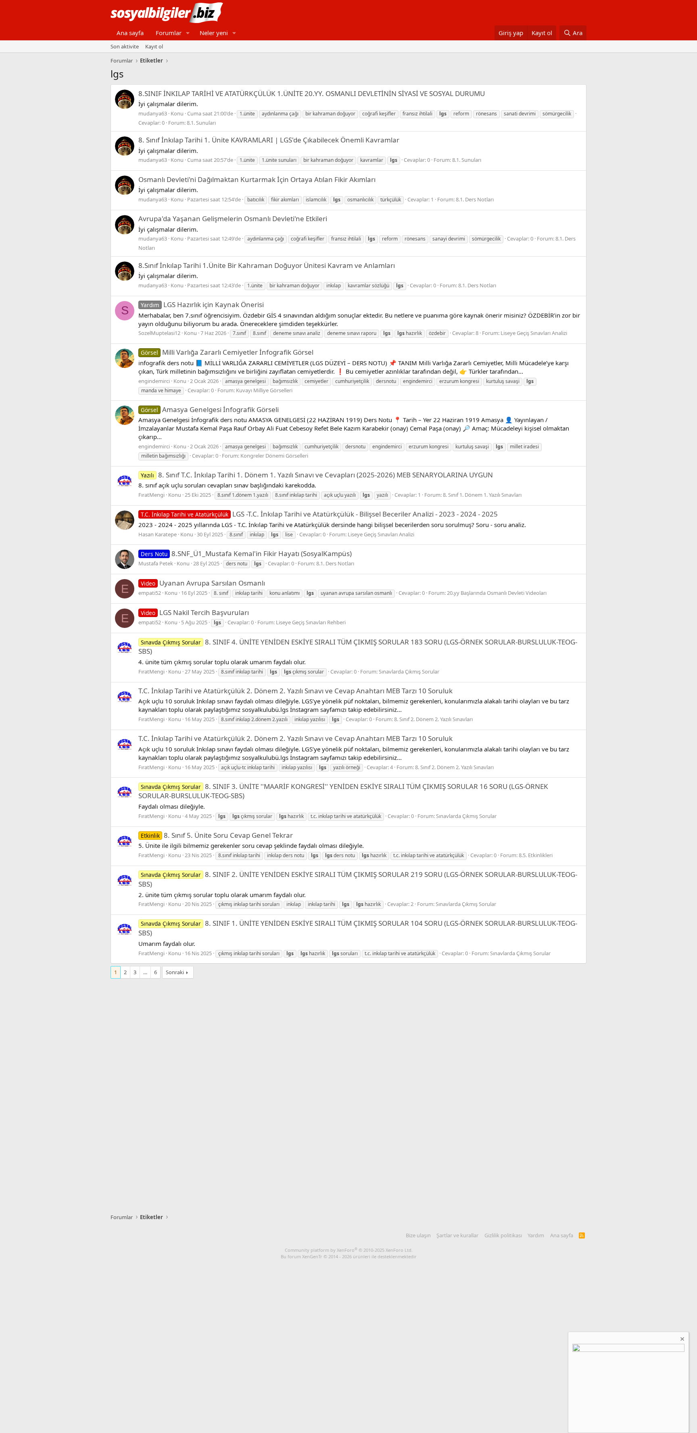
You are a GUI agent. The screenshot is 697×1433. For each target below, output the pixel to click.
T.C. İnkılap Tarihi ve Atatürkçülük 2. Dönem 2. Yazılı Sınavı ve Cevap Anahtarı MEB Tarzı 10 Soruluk (295, 690)
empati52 (149, 592)
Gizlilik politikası (503, 1235)
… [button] (145, 972)
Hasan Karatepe (157, 534)
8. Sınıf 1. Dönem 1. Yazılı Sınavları (482, 494)
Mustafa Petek (155, 563)
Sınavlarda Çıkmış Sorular (409, 671)
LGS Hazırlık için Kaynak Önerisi (202, 304)
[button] (188, 32)
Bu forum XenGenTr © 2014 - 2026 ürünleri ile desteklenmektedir (349, 1256)
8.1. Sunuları (201, 122)
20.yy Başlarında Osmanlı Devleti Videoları (497, 592)
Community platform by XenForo (349, 1250)
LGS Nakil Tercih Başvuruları (195, 612)
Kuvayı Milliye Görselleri (264, 390)
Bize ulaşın (418, 1235)
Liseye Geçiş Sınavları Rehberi (311, 622)
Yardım (536, 1235)
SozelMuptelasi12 (159, 333)
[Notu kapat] (681, 1340)
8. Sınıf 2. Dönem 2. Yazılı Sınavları (433, 719)
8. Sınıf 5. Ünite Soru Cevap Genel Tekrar (217, 835)
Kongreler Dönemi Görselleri (274, 455)
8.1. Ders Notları (475, 199)
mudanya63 (152, 113)
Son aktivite (125, 46)
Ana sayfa (130, 33)
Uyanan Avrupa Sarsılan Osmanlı (203, 583)
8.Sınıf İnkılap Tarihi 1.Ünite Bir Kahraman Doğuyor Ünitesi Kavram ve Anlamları (266, 265)
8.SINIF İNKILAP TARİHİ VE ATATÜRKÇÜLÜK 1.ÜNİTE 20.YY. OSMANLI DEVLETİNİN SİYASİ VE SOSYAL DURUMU (311, 93)
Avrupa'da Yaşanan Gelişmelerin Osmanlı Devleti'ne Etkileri (232, 218)
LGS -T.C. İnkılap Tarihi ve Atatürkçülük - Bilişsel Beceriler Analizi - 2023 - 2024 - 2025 (319, 514)
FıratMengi (151, 494)
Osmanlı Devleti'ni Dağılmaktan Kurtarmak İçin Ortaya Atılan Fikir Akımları (257, 179)
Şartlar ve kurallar (457, 1235)
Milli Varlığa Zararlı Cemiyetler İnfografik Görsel (227, 352)
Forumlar (169, 33)
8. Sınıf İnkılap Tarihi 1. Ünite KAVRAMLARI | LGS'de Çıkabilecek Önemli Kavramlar (268, 139)
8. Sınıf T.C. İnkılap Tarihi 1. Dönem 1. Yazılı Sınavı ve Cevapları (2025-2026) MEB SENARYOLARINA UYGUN (317, 474)
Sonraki (175, 972)
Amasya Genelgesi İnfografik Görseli (210, 409)
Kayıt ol (154, 46)
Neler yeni (214, 33)
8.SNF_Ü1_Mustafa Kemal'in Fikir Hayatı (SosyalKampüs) (246, 553)
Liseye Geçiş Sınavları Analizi (534, 333)
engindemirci (154, 381)
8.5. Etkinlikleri (536, 855)
